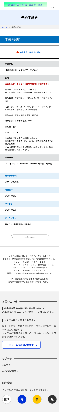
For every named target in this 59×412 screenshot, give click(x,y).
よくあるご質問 (9, 371)
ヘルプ (5, 365)
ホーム (5, 27)
